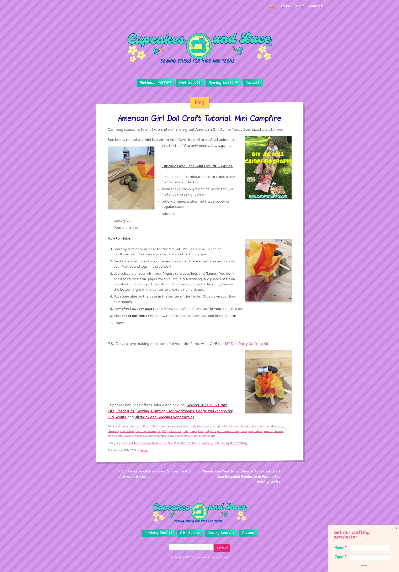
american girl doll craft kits (184, 426)
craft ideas (127, 431)
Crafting (206, 443)
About (299, 6)
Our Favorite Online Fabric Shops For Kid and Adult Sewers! (154, 474)
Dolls (216, 443)
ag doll (140, 426)
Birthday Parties (155, 82)
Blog (272, 6)
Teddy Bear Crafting (235, 443)
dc (159, 431)
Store (285, 6)
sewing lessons (134, 435)
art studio (257, 426)
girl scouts (174, 431)
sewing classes (273, 431)
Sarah (144, 450)
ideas (193, 431)
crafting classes (145, 431)
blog (199, 102)
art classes (242, 426)
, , (165, 411)
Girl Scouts (190, 83)
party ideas (255, 431)
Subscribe (364, 565)
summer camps (155, 435)
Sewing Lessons (223, 83)
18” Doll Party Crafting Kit (246, 343)
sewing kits (115, 435)
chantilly (113, 431)
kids (200, 431)
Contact (316, 6)
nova (243, 431)
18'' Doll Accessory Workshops (143, 443)
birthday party (274, 426)
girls (185, 431)
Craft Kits (194, 443)
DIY (164, 431)
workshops (208, 435)
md (207, 431)
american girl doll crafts (218, 426)
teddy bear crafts (177, 435)
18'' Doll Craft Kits (175, 443)
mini (213, 431)
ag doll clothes (155, 426)
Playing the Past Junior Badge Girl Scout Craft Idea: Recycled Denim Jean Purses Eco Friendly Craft (241, 477)
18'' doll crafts (126, 426)
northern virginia (228, 431)
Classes (253, 83)
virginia (195, 435)
